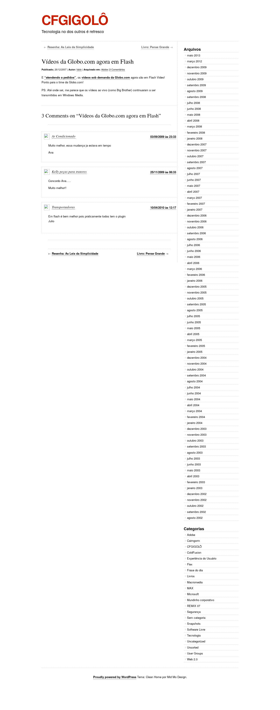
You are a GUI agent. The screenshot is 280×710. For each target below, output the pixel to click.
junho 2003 (194, 464)
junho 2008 (194, 109)
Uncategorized (196, 641)
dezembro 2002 (196, 494)
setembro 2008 (196, 97)
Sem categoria (196, 618)
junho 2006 (194, 251)
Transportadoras (63, 207)
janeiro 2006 (194, 280)
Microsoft (193, 594)
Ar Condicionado (63, 136)
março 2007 (194, 198)
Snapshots (194, 623)
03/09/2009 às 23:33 (163, 137)
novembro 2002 (196, 500)
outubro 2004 (195, 369)
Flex (189, 564)
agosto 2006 (195, 239)
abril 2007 (193, 191)
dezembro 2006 (196, 215)
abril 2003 (193, 476)
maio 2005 (193, 328)
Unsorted (192, 647)
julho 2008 (193, 103)
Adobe (104, 69)
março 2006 (194, 269)
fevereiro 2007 (196, 203)
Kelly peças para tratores (69, 171)
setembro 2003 (196, 446)
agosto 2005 (195, 310)
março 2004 (194, 411)
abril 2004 (193, 405)
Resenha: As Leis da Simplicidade (70, 47)
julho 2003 (193, 458)
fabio (79, 69)
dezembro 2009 (196, 67)
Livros (191, 576)
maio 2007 (193, 186)
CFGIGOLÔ (75, 19)
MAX (190, 588)
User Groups (195, 653)
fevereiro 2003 (196, 482)
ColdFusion (194, 552)
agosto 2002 (195, 518)
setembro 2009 (196, 85)
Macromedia (195, 582)
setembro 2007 (196, 162)
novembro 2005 (196, 292)
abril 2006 (193, 263)
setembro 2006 (196, 233)
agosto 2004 (195, 381)
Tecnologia (194, 635)
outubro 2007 (195, 156)
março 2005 (194, 340)
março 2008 (194, 126)
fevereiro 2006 (196, 275)
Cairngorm (193, 541)
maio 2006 (193, 257)
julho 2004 (193, 387)
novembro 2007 (196, 150)
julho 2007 (193, 174)
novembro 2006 (196, 221)
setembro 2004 (196, 375)
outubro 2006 (195, 227)
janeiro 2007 (194, 209)
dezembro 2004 (196, 357)
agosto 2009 (195, 91)
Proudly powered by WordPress (114, 677)
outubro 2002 (195, 506)
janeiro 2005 (194, 352)
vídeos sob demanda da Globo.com (106, 77)
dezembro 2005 (196, 286)
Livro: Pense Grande (155, 47)
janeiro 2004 (194, 423)
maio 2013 (193, 55)
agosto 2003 (195, 452)
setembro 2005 (196, 304)
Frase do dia (195, 570)
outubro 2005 (195, 298)
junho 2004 (194, 393)
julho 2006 (193, 245)
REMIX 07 (193, 606)
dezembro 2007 (196, 144)
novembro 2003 (196, 434)
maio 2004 (193, 399)
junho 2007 (194, 180)
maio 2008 (193, 114)
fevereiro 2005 (196, 346)
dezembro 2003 (196, 429)
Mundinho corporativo (200, 600)
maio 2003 (193, 470)
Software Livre (196, 629)
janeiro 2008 (194, 138)
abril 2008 (193, 120)
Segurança (194, 612)
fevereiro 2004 (196, 417)
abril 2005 (193, 334)
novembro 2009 (196, 73)
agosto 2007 (195, 168)
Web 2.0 (192, 659)
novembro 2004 (196, 363)
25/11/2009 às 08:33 (163, 172)
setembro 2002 (196, 512)
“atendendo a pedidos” (60, 77)
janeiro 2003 (194, 488)
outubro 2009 (195, 79)
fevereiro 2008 (196, 132)
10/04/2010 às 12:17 (163, 207)
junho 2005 (194, 322)
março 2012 (194, 61)
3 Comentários (117, 69)
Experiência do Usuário (201, 558)
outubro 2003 (195, 440)
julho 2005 (193, 316)
